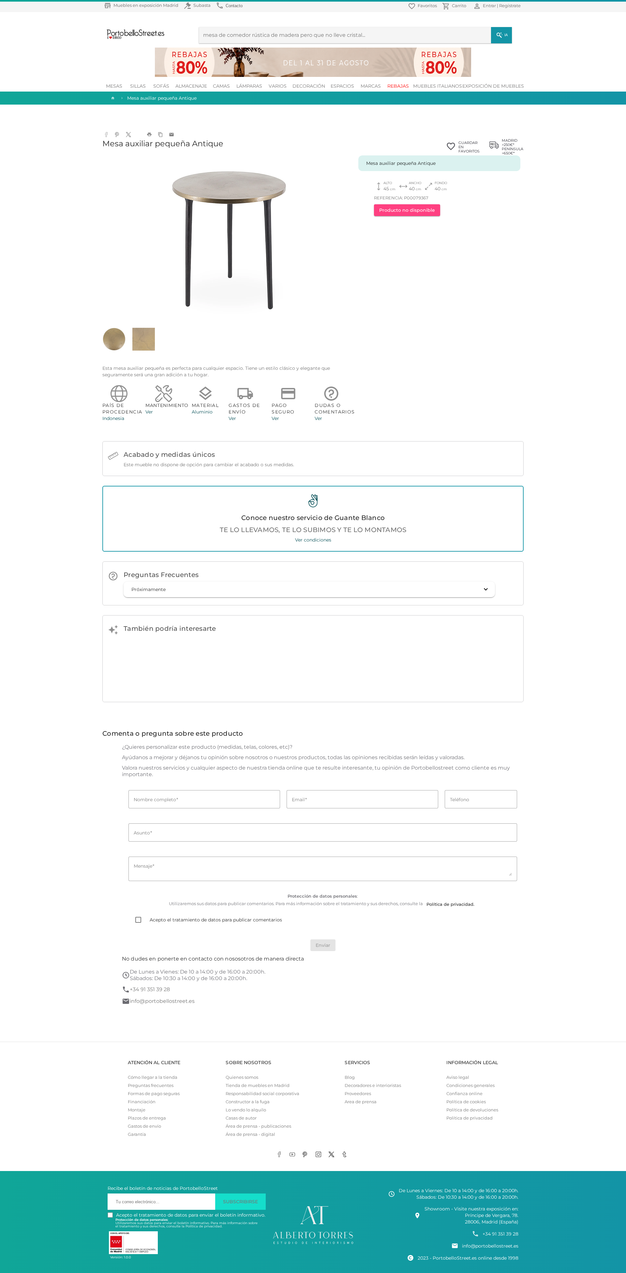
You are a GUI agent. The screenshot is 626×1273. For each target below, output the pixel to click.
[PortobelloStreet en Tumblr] (345, 1154)
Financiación (142, 1101)
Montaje (136, 1109)
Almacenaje (191, 86)
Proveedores (358, 1093)
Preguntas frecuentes (150, 1085)
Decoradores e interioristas (373, 1085)
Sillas (138, 86)
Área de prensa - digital (250, 1134)
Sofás (161, 86)
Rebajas (398, 86)
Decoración (308, 86)
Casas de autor (241, 1118)
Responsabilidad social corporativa (262, 1093)
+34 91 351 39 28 (150, 989)
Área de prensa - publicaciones (258, 1126)
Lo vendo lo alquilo (246, 1109)
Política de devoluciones (472, 1109)
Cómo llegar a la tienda (152, 1077)
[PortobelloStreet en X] (332, 1154)
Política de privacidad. (204, 1226)
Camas (221, 86)
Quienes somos (242, 1077)
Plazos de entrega (147, 1118)
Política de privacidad (469, 1118)
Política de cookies (466, 1101)
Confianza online (464, 1093)
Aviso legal (457, 1077)
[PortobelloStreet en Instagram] (319, 1154)
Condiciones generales (470, 1085)
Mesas (114, 86)
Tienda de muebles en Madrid (258, 1085)
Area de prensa (361, 1101)
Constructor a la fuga (248, 1101)
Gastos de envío (144, 1126)
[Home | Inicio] (112, 98)
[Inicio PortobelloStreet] (133, 38)
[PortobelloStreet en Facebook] (280, 1154)
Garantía (137, 1134)
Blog (350, 1077)
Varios (278, 86)
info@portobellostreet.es (162, 1001)
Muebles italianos (437, 86)
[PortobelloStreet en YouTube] (293, 1154)
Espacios (342, 86)
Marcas (371, 86)
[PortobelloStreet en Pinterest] (306, 1154)
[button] (309, 589)
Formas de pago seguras (154, 1093)
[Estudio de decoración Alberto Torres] (313, 1244)
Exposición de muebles (493, 86)
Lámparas (249, 86)
